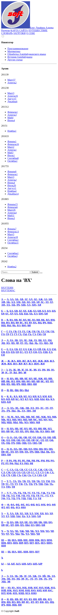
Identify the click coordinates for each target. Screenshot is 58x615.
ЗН (48, 369)
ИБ (16, 378)
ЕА (11, 349)
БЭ (35, 313)
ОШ (18, 443)
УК (8, 495)
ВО (8, 322)
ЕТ (26, 352)
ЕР (17, 352)
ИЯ (35, 384)
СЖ (40, 469)
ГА (10, 331)
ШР (21, 543)
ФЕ (23, 504)
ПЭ (52, 452)
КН (50, 396)
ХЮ (33, 516)
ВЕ (29, 320)
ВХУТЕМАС (8, 290)
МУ (45, 419)
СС (32, 472)
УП (33, 495)
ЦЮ (38, 525)
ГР (7, 334)
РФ (11, 463)
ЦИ (35, 522)
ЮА (19, 587)
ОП (28, 440)
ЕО (8, 352)
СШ (13, 475)
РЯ (31, 463)
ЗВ (18, 369)
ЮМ (21, 590)
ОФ (51, 440)
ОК (3, 440)
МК (3, 419)
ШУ (32, 543)
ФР (53, 504)
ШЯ (3, 545)
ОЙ (54, 437)
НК (45, 428)
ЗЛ (39, 369)
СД (30, 469)
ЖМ (3, 363)
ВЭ (18, 325)
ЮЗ (53, 587)
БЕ (25, 311)
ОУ (46, 440)
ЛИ (27, 408)
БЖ (30, 311)
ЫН (24, 563)
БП (53, 311)
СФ (47, 472)
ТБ (19, 481)
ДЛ (44, 340)
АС (42, 302)
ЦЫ (27, 525)
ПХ (26, 452)
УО (28, 495)
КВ (20, 396)
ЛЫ (13, 410)
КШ (36, 399)
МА (17, 417)
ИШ (23, 384)
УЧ (18, 498)
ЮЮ (34, 593)
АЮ (34, 305)
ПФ (21, 452)
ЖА (13, 361)
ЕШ (45, 352)
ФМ (43, 504)
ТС (7, 484)
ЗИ (34, 369)
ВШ (49, 322)
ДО (8, 343)
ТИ (33, 481)
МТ (40, 419)
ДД (20, 340)
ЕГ (20, 349)
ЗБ (14, 369)
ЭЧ (50, 579)
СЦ (3, 475)
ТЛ (43, 481)
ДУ (21, 343)
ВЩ (3, 325)
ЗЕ (30, 369)
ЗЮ (20, 372)
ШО (9, 543)
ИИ (50, 378)
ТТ (11, 484)
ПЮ (3, 454)
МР (30, 419)
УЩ (29, 498)
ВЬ (14, 325)
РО (52, 460)
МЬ (21, 422)
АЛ (13, 302)
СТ (37, 472)
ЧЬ (22, 534)
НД (26, 428)
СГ (25, 469)
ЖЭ (30, 363)
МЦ (3, 422)
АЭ (28, 305)
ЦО (50, 522)
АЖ (40, 299)
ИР (37, 381)
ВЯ (29, 325)
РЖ (28, 460)
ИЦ (13, 384)
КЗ (29, 396)
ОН (18, 440)
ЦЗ (30, 522)
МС (35, 419)
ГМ (47, 331)
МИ (54, 417)
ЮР (45, 590)
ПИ (25, 449)
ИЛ (13, 381)
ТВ (24, 481)
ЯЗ (30, 599)
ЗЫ (15, 372)
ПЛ (30, 449)
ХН (41, 513)
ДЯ (51, 343)
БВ (16, 311)
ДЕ (25, 340)
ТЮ (8, 487)
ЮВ (30, 587)
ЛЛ (32, 408)
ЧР (52, 531)
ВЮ (24, 325)
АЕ (35, 299)
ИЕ (35, 378)
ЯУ (37, 602)
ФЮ (23, 507)
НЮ (47, 431)
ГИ (33, 331)
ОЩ (24, 443)
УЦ (13, 498)
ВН (3, 322)
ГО (3, 334)
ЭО (13, 579)
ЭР (22, 579)
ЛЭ (23, 410)
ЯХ (47, 602)
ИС (42, 381)
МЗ (49, 417)
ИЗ (45, 378)
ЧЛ (37, 531)
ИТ (47, 381)
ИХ (8, 384)
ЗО (52, 369)
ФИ (32, 504)
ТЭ (3, 487)
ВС (21, 322)
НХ (22, 431)
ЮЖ (47, 587)
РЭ (21, 463)
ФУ (7, 507)
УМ (18, 495)
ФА (12, 504)
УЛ (13, 495)
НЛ (50, 428)
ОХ (3, 443)
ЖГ (24, 361)
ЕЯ (3, 355)
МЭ (26, 422)
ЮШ (21, 593)
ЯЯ (20, 605)
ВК (43, 320)
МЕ (38, 417)
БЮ (41, 313)
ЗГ (22, 369)
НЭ (42, 431)
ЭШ (3, 581)
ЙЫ (27, 390)
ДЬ (36, 343)
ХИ (26, 513)
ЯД (25, 599)
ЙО (21, 390)
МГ (33, 417)
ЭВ (20, 576)
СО (18, 472)
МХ (50, 419)
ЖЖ (40, 361)
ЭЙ (43, 576)
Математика (13, 51)
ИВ (21, 378)
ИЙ (3, 381)
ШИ (31, 540)
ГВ (15, 331)
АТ (46, 302)
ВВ (16, 320)
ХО (46, 513)
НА (12, 428)
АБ (16, 299)
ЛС (42, 408)
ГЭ (34, 334)
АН (23, 302)
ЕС (21, 352)
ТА (14, 481)
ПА (15, 449)
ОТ (42, 440)
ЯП (18, 602)
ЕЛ (49, 349)
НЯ (53, 431)
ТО (53, 481)
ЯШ (8, 605)
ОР (32, 440)
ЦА (12, 522)
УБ (19, 493)
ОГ (29, 437)
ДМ (49, 340)
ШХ (37, 543)
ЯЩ (14, 605)
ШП (15, 543)
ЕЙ (39, 349)
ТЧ (35, 484)
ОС (37, 440)
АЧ (18, 305)
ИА (12, 378)
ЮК (9, 590)
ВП (12, 322)
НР (7, 431)
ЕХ (40, 352)
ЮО (33, 590)
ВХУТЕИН (7, 287)
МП (25, 419)
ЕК (44, 349)
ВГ (20, 320)
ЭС (27, 579)
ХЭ (28, 516)
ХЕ (21, 513)
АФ (3, 305)
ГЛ (42, 331)
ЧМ (42, 531)
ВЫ (9, 325)
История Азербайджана (19, 57)
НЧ (27, 431)
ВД (24, 320)
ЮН (27, 590)
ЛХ (3, 410)
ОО (23, 440)
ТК (38, 481)
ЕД (25, 349)
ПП (50, 449)
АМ (18, 302)
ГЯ (44, 334)
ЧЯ (38, 534)
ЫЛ (18, 563)
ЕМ (54, 349)
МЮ (32, 422)
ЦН (45, 522)
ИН (23, 381)
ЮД (41, 587)
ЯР (23, 602)
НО (3, 431)
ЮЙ (3, 590)
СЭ (34, 475)
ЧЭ (27, 534)
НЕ (30, 428)
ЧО (47, 531)
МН (14, 419)
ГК (38, 331)
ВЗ (33, 320)
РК (38, 460)
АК (8, 302)
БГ (20, 311)
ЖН (9, 363)
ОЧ (13, 443)
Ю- (13, 587)
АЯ (39, 305)
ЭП (18, 579)
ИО (28, 381)
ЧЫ (17, 534)
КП (8, 399)
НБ (16, 428)
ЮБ (24, 587)
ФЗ (27, 504)
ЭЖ (34, 576)
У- (10, 493)
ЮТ (3, 593)
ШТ (26, 543)
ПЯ (9, 454)
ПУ (16, 452)
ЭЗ (39, 576)
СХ (52, 472)
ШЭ (43, 543)
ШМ (49, 540)
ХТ (2, 516)
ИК (8, 381)
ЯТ (32, 602)
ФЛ (38, 504)
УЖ (43, 493)
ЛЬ (18, 410)
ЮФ (9, 593)
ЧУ (7, 534)
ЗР (2, 372)
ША (14, 540)
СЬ (29, 475)
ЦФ (17, 525)
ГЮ (39, 334)
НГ (21, 428)
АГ (26, 299)
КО (3, 399)
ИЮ (29, 384)
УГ (28, 493)
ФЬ (13, 507)
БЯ (46, 313)
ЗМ (43, 369)
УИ (53, 493)
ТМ (48, 481)
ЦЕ (26, 522)
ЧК (32, 531)
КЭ (52, 399)
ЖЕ (34, 361)
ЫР (40, 563)
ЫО (29, 563)
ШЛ (43, 540)
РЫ (17, 463)
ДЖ (30, 340)
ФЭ (18, 507)
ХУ (7, 516)
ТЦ (30, 484)
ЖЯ (42, 363)
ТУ (16, 484)
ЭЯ (8, 581)
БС (7, 313)
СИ (45, 469)
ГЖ (29, 331)
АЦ (13, 305)
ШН (3, 543)
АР (37, 302)
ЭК (48, 576)
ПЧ (31, 452)
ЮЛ (15, 590)
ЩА (14, 551)
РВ (15, 460)
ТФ (21, 484)
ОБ (20, 437)
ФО (49, 504)
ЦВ (16, 522)
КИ (34, 396)
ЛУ (51, 408)
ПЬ (48, 452)
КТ (22, 399)
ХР (51, 513)
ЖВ (19, 361)
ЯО (13, 602)
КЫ (42, 399)
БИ (39, 311)
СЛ (3, 472)
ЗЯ (24, 372)
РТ (2, 463)
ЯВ (16, 599)
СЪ (19, 475)
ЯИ (35, 599)
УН (23, 495)
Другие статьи (15, 59)
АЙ (3, 302)
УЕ (38, 493)
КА (15, 396)
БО (49, 311)
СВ (21, 469)
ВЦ (39, 322)
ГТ (11, 334)
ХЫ (18, 516)
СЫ (24, 475)
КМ (45, 396)
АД (30, 299)
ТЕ (28, 481)
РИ (33, 460)
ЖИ (46, 361)
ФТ (3, 507)
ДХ (26, 343)
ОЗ (44, 437)
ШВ (20, 540)
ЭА (11, 576)
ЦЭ (32, 525)
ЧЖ (22, 531)
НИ (40, 428)
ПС (7, 452)
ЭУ (35, 579)
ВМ (53, 320)
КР (12, 399)
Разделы (5, 30)
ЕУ (30, 352)
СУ (41, 472)
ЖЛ (52, 361)
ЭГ (25, 576)
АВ (21, 299)
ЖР (20, 363)
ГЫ (25, 334)
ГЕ (23, 331)
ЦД (21, 522)
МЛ (9, 419)
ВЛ (47, 320)
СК (50, 469)
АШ (23, 305)
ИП (33, 381)
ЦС (7, 525)
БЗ (34, 311)
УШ (23, 498)
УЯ (39, 498)
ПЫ (43, 452)
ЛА (12, 408)
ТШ (40, 484)
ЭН (8, 579)
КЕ (25, 396)
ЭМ (3, 579)
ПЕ (20, 449)
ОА (15, 437)
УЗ (48, 493)
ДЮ (46, 343)
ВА (11, 320)
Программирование (17, 48)
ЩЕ (20, 551)
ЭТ (31, 579)
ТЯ (13, 487)
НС (12, 431)
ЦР (2, 525)
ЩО (31, 551)
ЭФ (40, 579)
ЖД (29, 361)
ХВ (16, 513)
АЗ (45, 299)
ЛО (37, 408)
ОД (34, 437)
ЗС (6, 372)
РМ (43, 460)
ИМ (18, 381)
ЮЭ (27, 593)
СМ (8, 472)
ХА (12, 513)
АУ (51, 302)
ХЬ (23, 516)
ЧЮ (32, 534)
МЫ (15, 422)
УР (37, 495)
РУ (6, 463)
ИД (30, 378)
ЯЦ (52, 602)
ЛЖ (22, 408)
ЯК (45, 599)
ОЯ (40, 443)
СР (28, 472)
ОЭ (29, 443)
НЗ (35, 428)
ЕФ (35, 352)
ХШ (12, 516)
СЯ (45, 475)
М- (12, 417)
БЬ (31, 313)
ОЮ (34, 443)
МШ (9, 422)
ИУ (51, 381)
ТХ (26, 484)
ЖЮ (36, 363)
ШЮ (49, 543)
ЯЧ (3, 605)
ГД (19, 331)
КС (17, 399)
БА (11, 311)
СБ (16, 469)
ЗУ (10, 372)
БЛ (44, 311)
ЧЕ (16, 531)
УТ (46, 495)
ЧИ (27, 531)
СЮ (39, 475)
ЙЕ (11, 390)
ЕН (3, 352)
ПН (41, 449)
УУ (51, 495)
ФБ (17, 504)
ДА (11, 340)
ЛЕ (16, 408)
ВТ (26, 322)
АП (33, 302)
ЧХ (12, 534)
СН (13, 472)
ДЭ (40, 343)
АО (28, 302)
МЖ (43, 417)
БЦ (21, 313)
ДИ (39, 340)
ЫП (35, 563)
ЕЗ (34, 349)
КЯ (9, 402)
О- (11, 437)
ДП (12, 343)
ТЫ (46, 484)
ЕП (12, 352)
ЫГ (13, 563)
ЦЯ (43, 525)
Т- (10, 481)
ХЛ (31, 513)
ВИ (38, 320)
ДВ (16, 340)
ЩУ (37, 551)
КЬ (47, 399)
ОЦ (8, 443)
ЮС (50, 590)
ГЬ (29, 334)
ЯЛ (50, 599)
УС (42, 495)
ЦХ (22, 525)
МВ (28, 417)
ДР (17, 343)
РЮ (26, 463)
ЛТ (46, 408)
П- (11, 449)
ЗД (26, 369)
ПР (2, 452)
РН (47, 460)
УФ (3, 498)
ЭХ (45, 579)
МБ (23, 417)
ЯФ (42, 602)
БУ (11, 313)
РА (10, 460)
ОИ (49, 437)
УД (33, 493)
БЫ (26, 313)
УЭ (35, 498)
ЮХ (15, 593)
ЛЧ (8, 410)
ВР (17, 322)
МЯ (38, 422)
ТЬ (51, 484)
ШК (37, 540)
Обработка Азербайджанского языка (26, 54)
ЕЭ (50, 352)
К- (11, 396)
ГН (52, 331)
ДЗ (35, 340)
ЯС (28, 602)
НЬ (37, 431)
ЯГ (21, 599)
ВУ (30, 322)
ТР (2, 484)
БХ (16, 313)
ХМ (36, 513)
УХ (8, 498)
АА (12, 299)
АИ (50, 299)
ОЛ (8, 440)
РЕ (23, 460)
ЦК (40, 522)
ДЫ (31, 343)
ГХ (20, 334)
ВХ (35, 322)
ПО (45, 449)
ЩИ (25, 551)
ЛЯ (34, 410)
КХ (31, 399)
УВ (24, 493)
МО (19, 419)
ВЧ (44, 322)
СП (23, 472)
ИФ (3, 384)
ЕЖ (30, 349)
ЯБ (11, 599)
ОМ (13, 440)
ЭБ (16, 576)
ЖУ (25, 363)
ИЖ (40, 378)
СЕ (35, 469)
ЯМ (3, 602)
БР (2, 313)
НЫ (32, 431)
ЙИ (16, 390)
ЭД (29, 576)
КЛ (39, 396)
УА (15, 493)
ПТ (12, 452)
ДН (3, 343)
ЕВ (16, 349)
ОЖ (39, 437)
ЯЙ (40, 599)
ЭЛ (53, 576)
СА (11, 469)
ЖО (15, 363)
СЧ (8, 475)
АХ (8, 305)
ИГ (26, 378)
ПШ (37, 452)
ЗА (10, 369)
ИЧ (18, 384)
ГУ (15, 334)
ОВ (25, 437)
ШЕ (25, 540)
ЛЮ (28, 410)
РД (19, 460)
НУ (17, 431)
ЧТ (2, 534)
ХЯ (39, 516)
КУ (26, 399)
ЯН (8, 602)
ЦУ (12, 525)
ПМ (35, 449)
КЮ (3, 402)
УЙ (3, 495)
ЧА (12, 531)
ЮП (39, 590)
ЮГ (36, 587)
